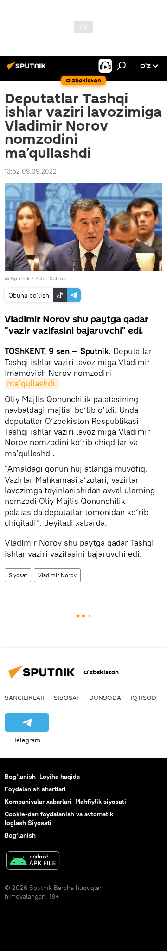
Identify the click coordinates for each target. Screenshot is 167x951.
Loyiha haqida (59, 776)
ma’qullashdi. (32, 383)
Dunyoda (105, 697)
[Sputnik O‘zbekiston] (28, 69)
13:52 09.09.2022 (31, 171)
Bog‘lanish (20, 776)
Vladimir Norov (57, 575)
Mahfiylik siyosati (100, 801)
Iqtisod (143, 697)
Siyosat (18, 575)
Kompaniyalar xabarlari (38, 801)
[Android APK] (32, 861)
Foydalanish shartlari (35, 789)
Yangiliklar (25, 697)
